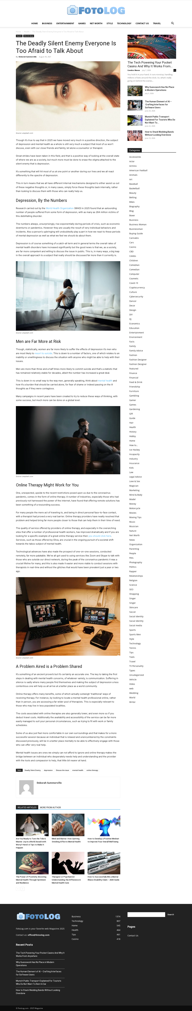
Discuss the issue (62, 770)
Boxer (132, 215)
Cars (131, 242)
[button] (172, 23)
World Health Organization (60, 208)
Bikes (132, 201)
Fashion (133, 355)
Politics (132, 566)
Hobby (132, 436)
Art (130, 179)
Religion (133, 580)
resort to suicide (43, 353)
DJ (130, 319)
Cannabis (134, 238)
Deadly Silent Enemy (33, 770)
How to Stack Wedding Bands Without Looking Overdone (38, 991)
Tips (131, 652)
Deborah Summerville (28, 57)
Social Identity (136, 616)
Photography (135, 562)
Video (132, 684)
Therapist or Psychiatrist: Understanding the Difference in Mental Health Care (66, 880)
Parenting (134, 548)
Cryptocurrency (137, 287)
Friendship (134, 386)
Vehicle (132, 679)
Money (132, 503)
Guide (132, 418)
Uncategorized (136, 675)
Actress (133, 165)
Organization (135, 544)
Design (132, 310)
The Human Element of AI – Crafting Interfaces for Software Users (158, 104)
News (132, 539)
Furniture (134, 391)
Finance (133, 373)
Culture (133, 292)
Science (133, 584)
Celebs (132, 256)
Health (26, 31)
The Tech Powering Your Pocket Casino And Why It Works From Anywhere (40, 954)
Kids (131, 467)
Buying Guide (136, 233)
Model (132, 499)
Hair (131, 422)
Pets (131, 557)
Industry (133, 458)
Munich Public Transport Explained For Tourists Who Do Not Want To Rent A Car (38, 982)
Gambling (134, 395)
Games (82, 23)
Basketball (134, 188)
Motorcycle (134, 508)
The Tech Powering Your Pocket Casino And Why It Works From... (150, 64)
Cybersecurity (136, 296)
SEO (131, 589)
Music (132, 521)
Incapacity (134, 454)
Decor (132, 305)
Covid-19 (133, 283)
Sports (132, 629)
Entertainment (65, 23)
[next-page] (22, 889)
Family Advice (136, 350)
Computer (134, 274)
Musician (133, 526)
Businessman (136, 229)
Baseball (133, 183)
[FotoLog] (96, 10)
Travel (157, 23)
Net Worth (96, 23)
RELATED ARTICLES (27, 807)
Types (132, 670)
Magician (133, 485)
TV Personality (136, 666)
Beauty (132, 192)
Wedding (133, 693)
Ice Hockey (134, 449)
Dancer (132, 301)
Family (132, 346)
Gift (131, 413)
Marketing (134, 490)
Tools (132, 657)
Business (47, 23)
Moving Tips (135, 517)
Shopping (134, 593)
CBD (131, 251)
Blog (131, 210)
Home (34, 23)
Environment (135, 337)
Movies (132, 512)
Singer (132, 598)
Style (110, 23)
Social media (135, 625)
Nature (132, 530)
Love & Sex (134, 481)
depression (48, 770)
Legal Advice (135, 476)
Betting (132, 197)
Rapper (133, 571)
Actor (132, 161)
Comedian (134, 265)
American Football (138, 170)
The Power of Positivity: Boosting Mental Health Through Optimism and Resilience (31, 880)
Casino (132, 247)
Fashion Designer (138, 359)
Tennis (132, 648)
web (131, 688)
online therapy (92, 770)
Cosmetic (133, 278)
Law (131, 472)
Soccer (132, 611)
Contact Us (142, 23)
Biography (134, 206)
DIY (131, 314)
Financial (133, 377)
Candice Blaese (134, 70)
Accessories (135, 156)
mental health (105, 380)
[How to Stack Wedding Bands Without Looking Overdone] (135, 135)
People (132, 553)
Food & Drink (135, 382)
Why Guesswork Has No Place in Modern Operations (35, 964)
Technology (124, 23)
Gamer (132, 400)
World (132, 697)
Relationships (136, 575)
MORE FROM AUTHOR (50, 807)
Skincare (133, 607)
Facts (131, 341)
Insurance (134, 463)
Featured (133, 368)
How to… (133, 445)
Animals (133, 174)
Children (133, 260)
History (132, 431)
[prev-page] (18, 889)
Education (134, 328)
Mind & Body (28, 36)
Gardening (134, 409)
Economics (134, 323)
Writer (132, 702)
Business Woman (138, 224)
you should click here (99, 535)
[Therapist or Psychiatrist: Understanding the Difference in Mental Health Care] (68, 863)
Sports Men (135, 634)
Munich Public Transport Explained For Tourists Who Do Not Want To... (160, 119)
